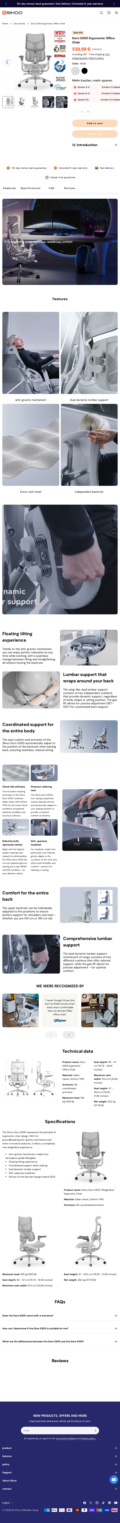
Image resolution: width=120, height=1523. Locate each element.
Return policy (96, 58)
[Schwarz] (84, 71)
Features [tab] (9, 188)
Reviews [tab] (69, 188)
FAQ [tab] (51, 188)
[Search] (101, 13)
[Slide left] (7, 62)
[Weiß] (75, 71)
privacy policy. (89, 1438)
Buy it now (95, 134)
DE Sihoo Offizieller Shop (24, 1510)
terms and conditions (66, 1438)
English (6, 1502)
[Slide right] (62, 62)
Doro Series (19, 23)
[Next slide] (68, 1035)
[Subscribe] (95, 1430)
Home (5, 23)
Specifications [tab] (30, 188)
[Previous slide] (51, 1035)
